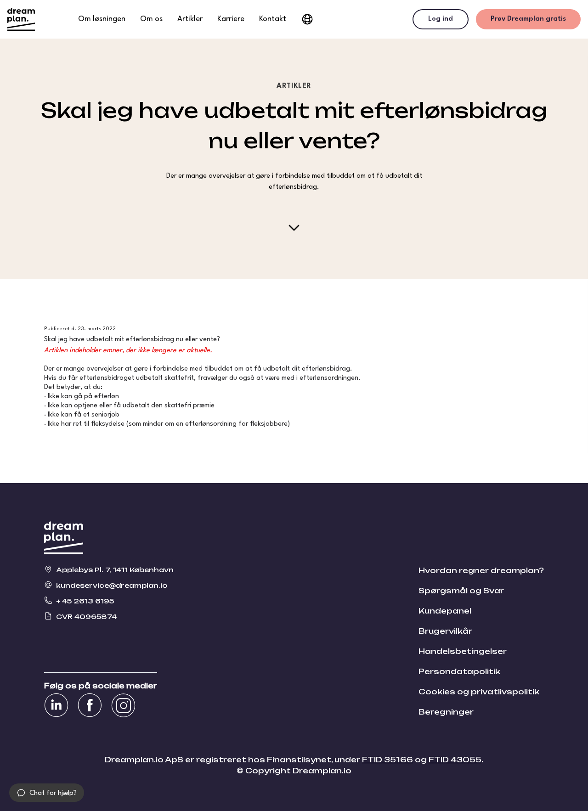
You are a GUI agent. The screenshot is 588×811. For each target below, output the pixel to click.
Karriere (230, 19)
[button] (46, 792)
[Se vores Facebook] (90, 705)
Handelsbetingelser (462, 651)
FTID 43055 (455, 759)
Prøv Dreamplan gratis (528, 19)
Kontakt (272, 19)
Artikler (190, 19)
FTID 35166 (387, 759)
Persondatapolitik (459, 671)
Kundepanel (444, 610)
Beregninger (446, 711)
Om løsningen (101, 19)
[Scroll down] (294, 227)
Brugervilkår (445, 631)
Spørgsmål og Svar (461, 590)
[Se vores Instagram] (123, 705)
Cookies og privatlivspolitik (478, 691)
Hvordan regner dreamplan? (481, 570)
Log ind (440, 19)
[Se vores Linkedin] (56, 705)
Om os (151, 19)
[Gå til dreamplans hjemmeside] (21, 19)
